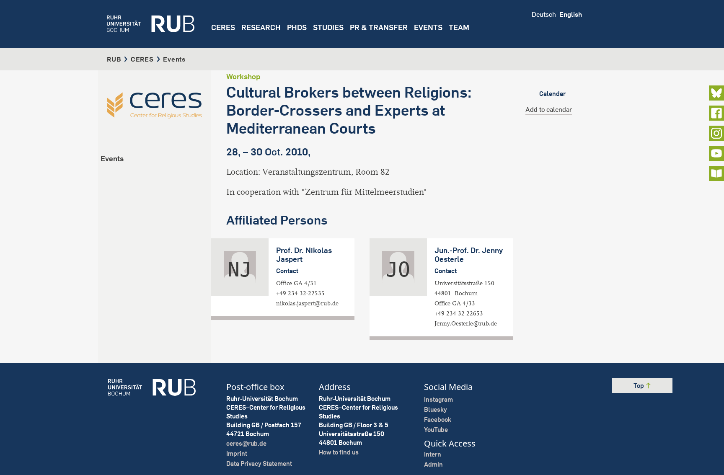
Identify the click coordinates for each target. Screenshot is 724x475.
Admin (433, 464)
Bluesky (435, 409)
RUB (114, 59)
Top (639, 386)
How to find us (339, 452)
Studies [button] (328, 27)
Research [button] (261, 27)
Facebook (437, 419)
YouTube (436, 430)
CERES (223, 27)
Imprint (236, 453)
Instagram (438, 399)
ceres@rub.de (246, 443)
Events (428, 27)
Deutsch (544, 14)
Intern (432, 454)
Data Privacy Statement (259, 463)
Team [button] (459, 27)
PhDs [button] (297, 27)
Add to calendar (548, 109)
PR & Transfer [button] (379, 27)
